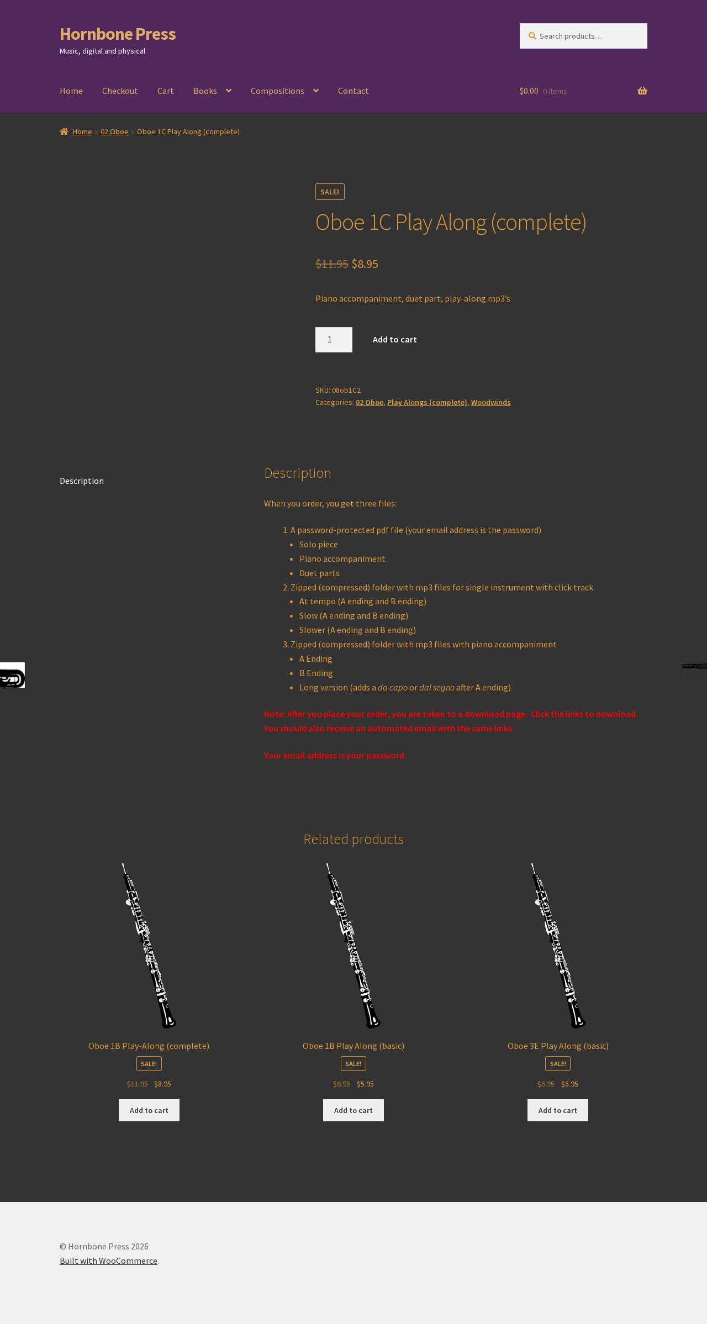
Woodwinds (491, 402)
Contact (353, 90)
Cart (165, 90)
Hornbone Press (118, 34)
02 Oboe (115, 131)
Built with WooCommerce (108, 1260)
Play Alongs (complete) (427, 402)
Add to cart (395, 339)
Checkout (120, 90)
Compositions (277, 90)
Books (205, 90)
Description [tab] (82, 480)
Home (71, 90)
